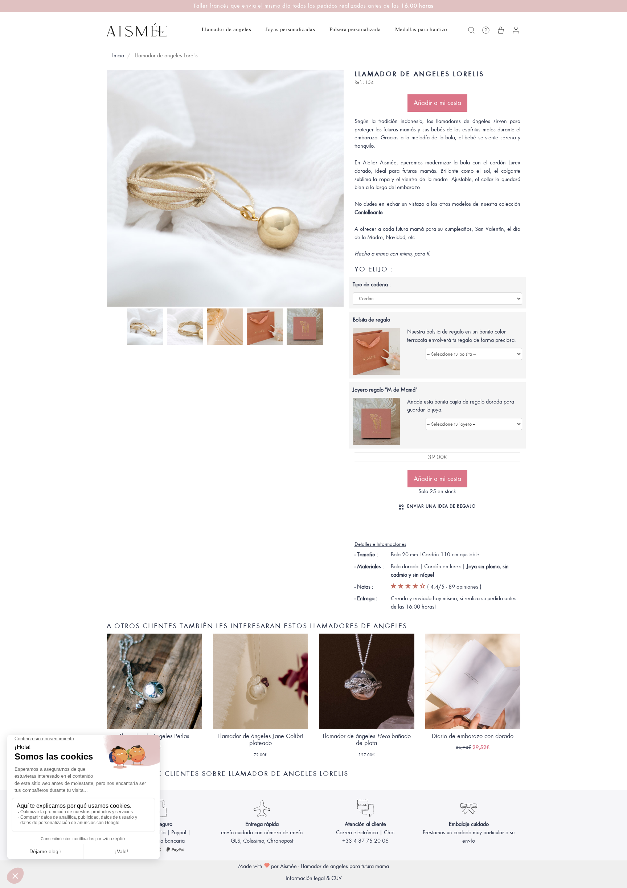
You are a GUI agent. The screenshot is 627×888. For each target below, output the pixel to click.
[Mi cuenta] (516, 30)
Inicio (118, 55)
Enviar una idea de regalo (441, 506)
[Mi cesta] (500, 30)
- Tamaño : (366, 554)
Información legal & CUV (314, 878)
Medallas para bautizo (421, 29)
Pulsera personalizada (355, 29)
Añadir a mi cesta (437, 103)
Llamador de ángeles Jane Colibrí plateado (260, 739)
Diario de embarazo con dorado (472, 736)
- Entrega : (366, 598)
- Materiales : (369, 566)
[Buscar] (471, 30)
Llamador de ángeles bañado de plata (367, 739)
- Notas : (364, 587)
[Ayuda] (486, 30)
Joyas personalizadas (290, 29)
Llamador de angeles (226, 29)
